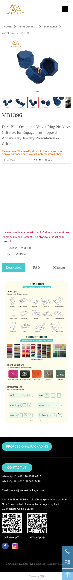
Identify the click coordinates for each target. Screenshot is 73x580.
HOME (8, 26)
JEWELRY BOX (27, 26)
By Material (50, 26)
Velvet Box (8, 32)
